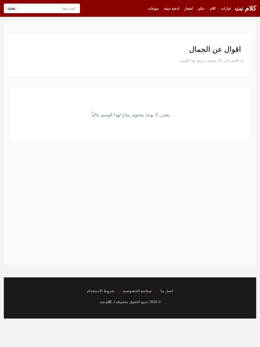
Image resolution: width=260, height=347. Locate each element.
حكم (201, 8)
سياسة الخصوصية (137, 291)
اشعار (188, 8)
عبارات (226, 8)
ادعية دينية (171, 8)
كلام (213, 8)
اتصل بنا (166, 291)
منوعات (153, 8)
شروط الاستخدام (100, 291)
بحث (11, 8)
